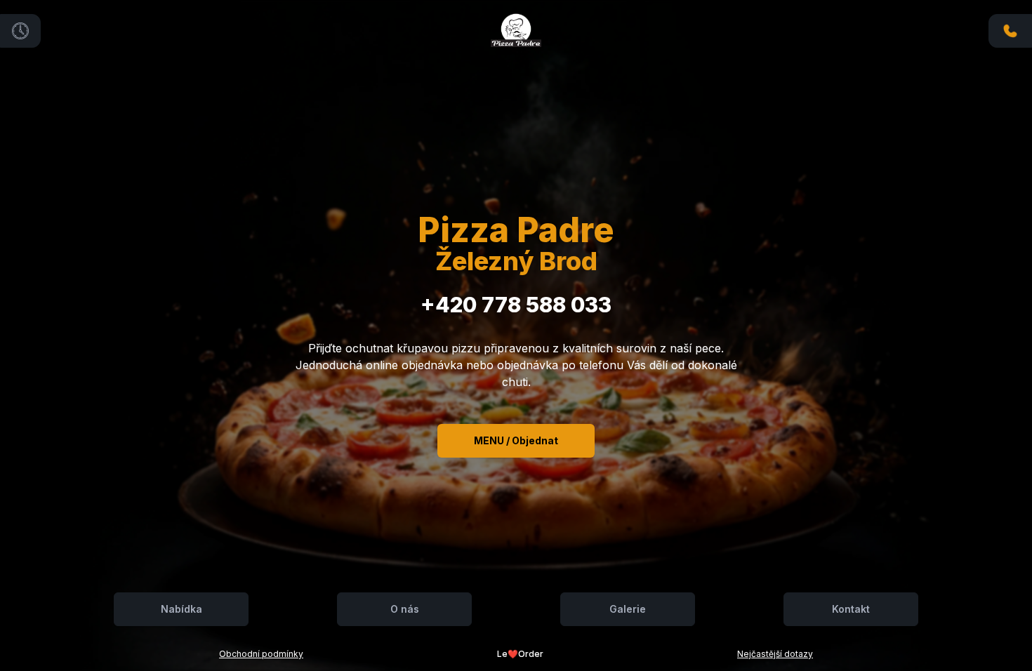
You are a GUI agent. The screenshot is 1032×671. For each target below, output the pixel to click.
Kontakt (851, 609)
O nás (404, 609)
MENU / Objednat (516, 440)
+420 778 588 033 (516, 304)
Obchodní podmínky (261, 654)
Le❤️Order (520, 654)
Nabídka (181, 609)
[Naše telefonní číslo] (1010, 31)
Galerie (627, 609)
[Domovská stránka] (516, 29)
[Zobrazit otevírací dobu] (20, 31)
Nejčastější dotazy (775, 654)
